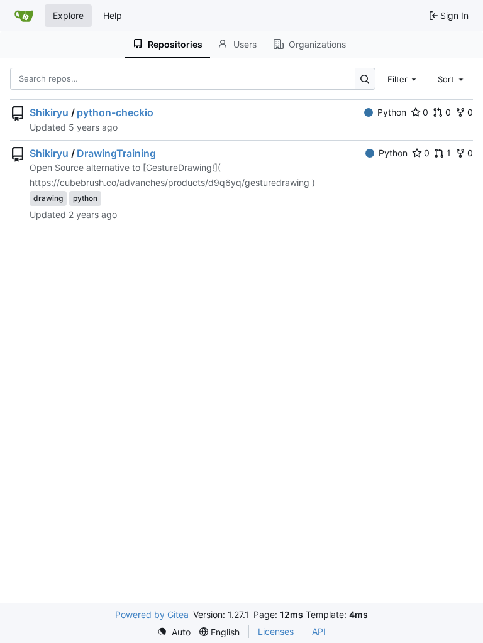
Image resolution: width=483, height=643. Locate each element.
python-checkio (115, 112)
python (85, 198)
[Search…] (365, 79)
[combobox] (403, 78)
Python (391, 112)
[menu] (174, 632)
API (319, 631)
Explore (68, 15)
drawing (48, 198)
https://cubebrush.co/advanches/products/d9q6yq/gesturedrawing (169, 182)
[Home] (24, 15)
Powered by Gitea (152, 614)
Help (112, 15)
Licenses (276, 631)
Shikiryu (49, 112)
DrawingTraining (116, 153)
